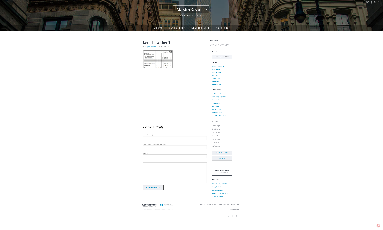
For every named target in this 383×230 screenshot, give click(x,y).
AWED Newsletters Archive (220, 116)
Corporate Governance (218, 100)
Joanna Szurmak (216, 84)
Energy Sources (216, 109)
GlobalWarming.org (217, 190)
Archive (222, 158)
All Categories (222, 153)
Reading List (201, 28)
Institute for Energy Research (220, 193)
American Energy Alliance (219, 184)
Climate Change (216, 93)
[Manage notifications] (378, 225)
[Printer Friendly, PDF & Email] (227, 45)
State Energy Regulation (219, 97)
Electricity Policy (217, 113)
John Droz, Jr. (216, 75)
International (215, 106)
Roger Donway (150, 46)
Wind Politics (216, 103)
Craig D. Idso (216, 78)
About (158, 28)
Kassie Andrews (216, 72)
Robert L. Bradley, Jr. (218, 66)
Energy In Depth (216, 187)
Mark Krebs (215, 81)
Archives (222, 28)
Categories (177, 28)
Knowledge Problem (217, 196)
